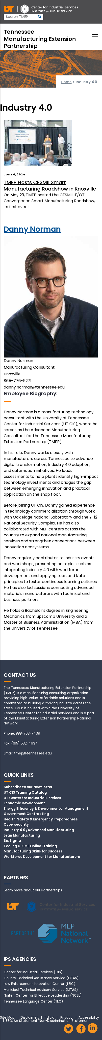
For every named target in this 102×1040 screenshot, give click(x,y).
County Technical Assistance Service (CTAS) (41, 978)
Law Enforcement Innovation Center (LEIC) (40, 983)
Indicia (49, 1017)
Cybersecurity (16, 824)
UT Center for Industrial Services (32, 798)
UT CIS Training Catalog (25, 792)
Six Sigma (12, 841)
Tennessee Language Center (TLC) (33, 1001)
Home (66, 81)
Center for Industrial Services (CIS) (33, 972)
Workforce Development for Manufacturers (42, 857)
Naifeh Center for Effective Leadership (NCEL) (43, 995)
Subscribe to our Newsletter (28, 787)
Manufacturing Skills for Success (33, 851)
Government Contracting (26, 814)
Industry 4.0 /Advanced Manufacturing (39, 830)
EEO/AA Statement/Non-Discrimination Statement (48, 1021)
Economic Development (24, 803)
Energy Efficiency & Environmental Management (46, 809)
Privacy (66, 1017)
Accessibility (88, 1017)
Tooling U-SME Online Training (30, 846)
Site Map (7, 1017)
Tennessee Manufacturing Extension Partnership (40, 39)
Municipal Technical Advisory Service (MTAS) (41, 989)
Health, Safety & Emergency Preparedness (41, 819)
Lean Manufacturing (22, 835)
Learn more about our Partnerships (33, 890)
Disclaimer (29, 1017)
